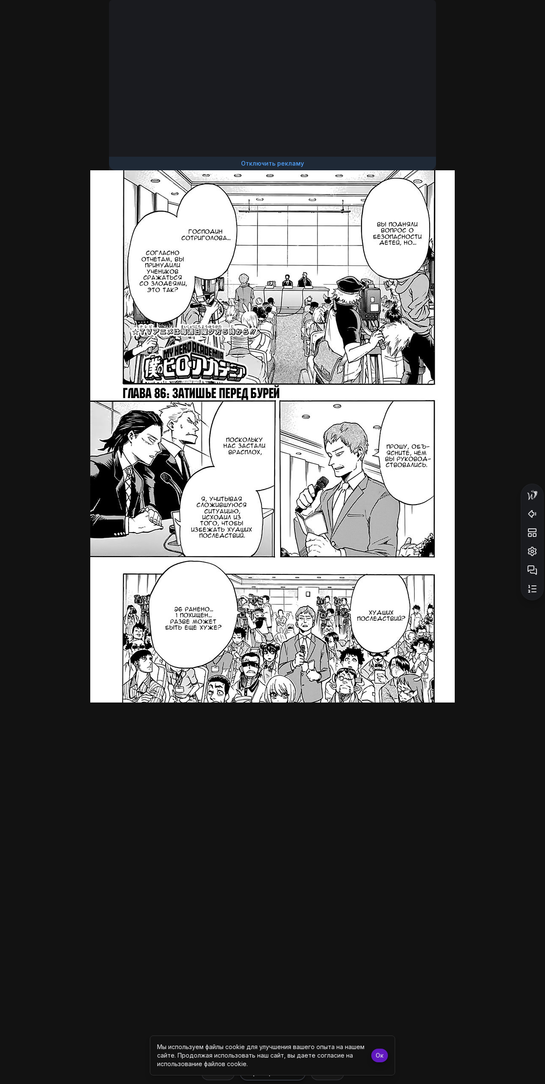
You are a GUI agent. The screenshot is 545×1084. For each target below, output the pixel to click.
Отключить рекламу (272, 163)
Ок (380, 1055)
